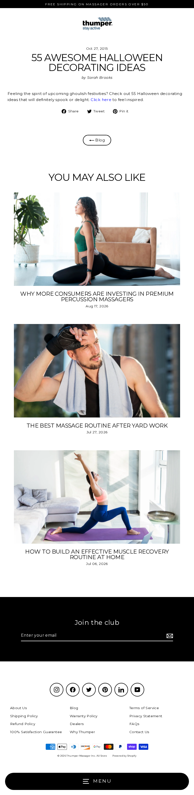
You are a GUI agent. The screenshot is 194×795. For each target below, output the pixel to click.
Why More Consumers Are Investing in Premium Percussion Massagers (97, 296)
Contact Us (139, 732)
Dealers (77, 724)
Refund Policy (22, 724)
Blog (99, 140)
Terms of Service (144, 708)
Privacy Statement (145, 716)
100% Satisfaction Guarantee (36, 732)
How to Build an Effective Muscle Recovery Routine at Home (97, 554)
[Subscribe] (169, 635)
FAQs (134, 724)
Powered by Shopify (124, 755)
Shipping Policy (24, 716)
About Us (18, 708)
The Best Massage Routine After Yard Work (97, 425)
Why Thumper (82, 732)
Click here (101, 99)
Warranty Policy (84, 716)
